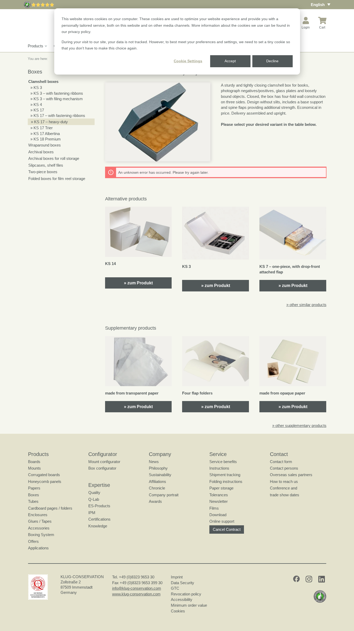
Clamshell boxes (43, 81)
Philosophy (158, 468)
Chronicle (157, 488)
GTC (175, 588)
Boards (34, 461)
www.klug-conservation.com (136, 594)
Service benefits (223, 461)
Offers (33, 541)
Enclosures (37, 514)
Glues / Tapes (40, 521)
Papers (34, 488)
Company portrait (163, 495)
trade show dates (284, 495)
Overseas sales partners (291, 474)
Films (214, 508)
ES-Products (99, 506)
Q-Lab (93, 499)
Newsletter (218, 501)
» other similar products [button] (306, 304)
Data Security (182, 583)
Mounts (34, 468)
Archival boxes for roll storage (53, 158)
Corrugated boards (44, 474)
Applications (38, 548)
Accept (230, 61)
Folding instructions (225, 481)
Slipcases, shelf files (45, 165)
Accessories (39, 528)
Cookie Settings (188, 61)
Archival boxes (41, 152)
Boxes (33, 495)
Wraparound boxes (44, 145)
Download (217, 514)
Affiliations (157, 481)
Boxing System (41, 534)
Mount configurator (104, 461)
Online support (221, 521)
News (154, 461)
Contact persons (284, 468)
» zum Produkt (138, 283)
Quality (94, 492)
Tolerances (218, 495)
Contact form (281, 461)
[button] (158, 121)
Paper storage (221, 488)
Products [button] (35, 46)
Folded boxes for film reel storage (56, 178)
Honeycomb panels (44, 481)
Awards (155, 501)
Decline (272, 61)
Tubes (33, 501)
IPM (91, 512)
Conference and (283, 488)
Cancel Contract (227, 529)
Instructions (219, 468)
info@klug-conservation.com (136, 588)
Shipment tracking (224, 474)
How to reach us (284, 481)
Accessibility (181, 599)
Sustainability (160, 474)
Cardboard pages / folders (50, 508)
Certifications (99, 519)
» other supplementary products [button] (299, 425)
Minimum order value (190, 605)
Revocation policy (186, 594)
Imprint (177, 577)
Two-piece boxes (42, 172)
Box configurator (102, 468)
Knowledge (97, 526)
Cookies (178, 611)
